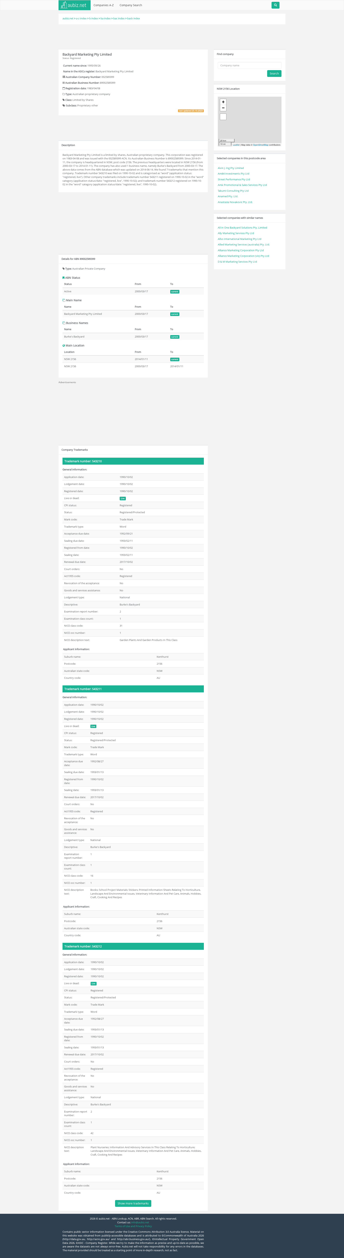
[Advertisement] (172, 36)
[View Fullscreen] (223, 117)
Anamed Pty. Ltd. (228, 196)
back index (133, 18)
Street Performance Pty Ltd (234, 179)
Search (274, 73)
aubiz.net (68, 18)
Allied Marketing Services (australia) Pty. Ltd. (244, 244)
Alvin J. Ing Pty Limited (231, 168)
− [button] (223, 107)
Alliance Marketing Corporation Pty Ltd (241, 250)
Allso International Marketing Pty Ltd (239, 239)
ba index (106, 18)
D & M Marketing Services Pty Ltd (237, 261)
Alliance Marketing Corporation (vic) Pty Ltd (243, 256)
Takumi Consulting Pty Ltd (233, 190)
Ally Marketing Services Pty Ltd (236, 233)
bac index (119, 18)
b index (93, 18)
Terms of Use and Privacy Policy (133, 1226)
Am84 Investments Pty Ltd (233, 173)
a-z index (81, 18)
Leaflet (236, 144)
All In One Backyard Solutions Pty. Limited (242, 227)
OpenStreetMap (260, 144)
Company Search (131, 5)
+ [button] (223, 101)
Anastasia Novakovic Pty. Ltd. (235, 202)
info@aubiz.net (140, 1222)
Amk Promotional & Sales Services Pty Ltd (242, 185)
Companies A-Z (104, 5)
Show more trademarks (133, 1203)
